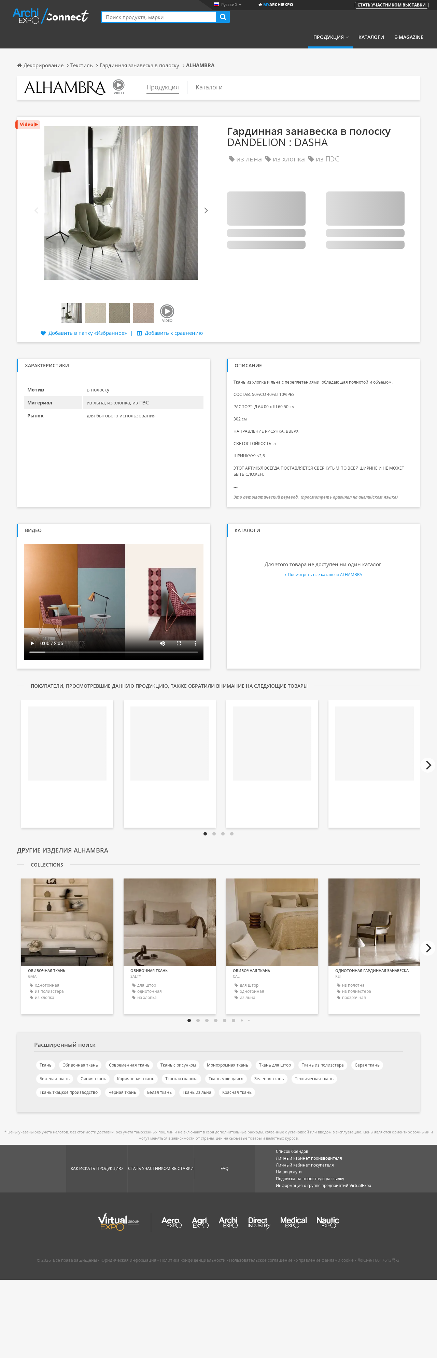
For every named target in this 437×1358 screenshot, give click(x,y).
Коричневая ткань (135, 1079)
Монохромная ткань (227, 1065)
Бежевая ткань (55, 1079)
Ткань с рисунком (178, 1065)
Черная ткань (122, 1092)
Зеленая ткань (269, 1079)
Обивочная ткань (80, 1065)
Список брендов (292, 1151)
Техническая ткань (314, 1079)
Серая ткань (367, 1065)
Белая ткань (159, 1092)
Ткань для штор (275, 1065)
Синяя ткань (93, 1079)
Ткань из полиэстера (323, 1065)
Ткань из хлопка (181, 1079)
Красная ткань (237, 1092)
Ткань (46, 1065)
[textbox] (158, 17)
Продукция (328, 37)
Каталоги (371, 37)
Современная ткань (129, 1065)
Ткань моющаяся (226, 1079)
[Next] (205, 211)
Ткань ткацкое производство (69, 1092)
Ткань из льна (197, 1092)
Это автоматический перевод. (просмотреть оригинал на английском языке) (316, 497)
